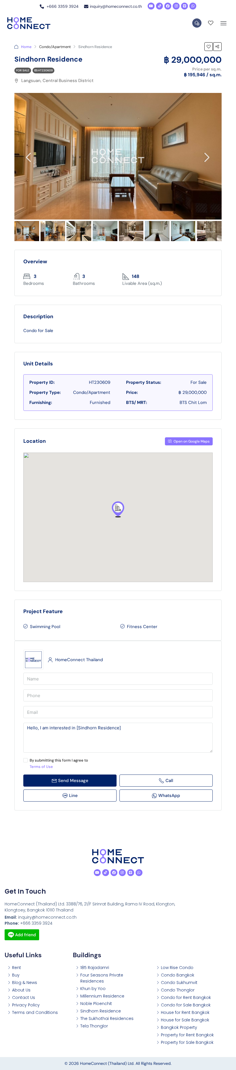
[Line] (184, 6)
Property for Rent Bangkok (187, 1035)
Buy (16, 975)
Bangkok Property (179, 1027)
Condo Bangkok (177, 975)
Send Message (73, 780)
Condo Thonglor (178, 990)
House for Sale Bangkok (185, 1020)
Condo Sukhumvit (179, 982)
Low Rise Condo (177, 967)
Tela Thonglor (94, 1026)
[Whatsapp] (192, 6)
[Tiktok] (159, 6)
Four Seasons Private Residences (101, 978)
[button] (118, 509)
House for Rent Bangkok (185, 1012)
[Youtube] (151, 6)
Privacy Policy (26, 1005)
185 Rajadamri (94, 967)
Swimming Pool (45, 627)
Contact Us (23, 997)
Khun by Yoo (93, 988)
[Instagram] (176, 6)
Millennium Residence (102, 996)
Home (26, 46)
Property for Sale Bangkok (187, 1042)
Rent (16, 967)
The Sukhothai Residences (107, 1018)
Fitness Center (142, 627)
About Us (21, 990)
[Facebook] (167, 6)
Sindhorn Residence (100, 1011)
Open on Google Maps (191, 441)
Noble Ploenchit (96, 1003)
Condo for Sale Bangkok (186, 1005)
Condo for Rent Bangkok (186, 997)
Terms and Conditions (35, 1012)
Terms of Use (41, 766)
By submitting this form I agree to (59, 763)
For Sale (22, 70)
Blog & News (24, 982)
